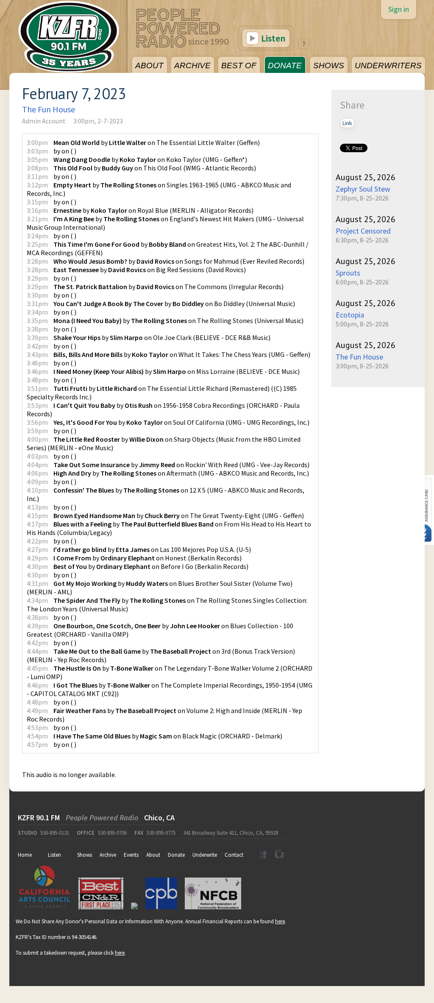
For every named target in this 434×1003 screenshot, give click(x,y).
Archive (108, 854)
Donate (176, 854)
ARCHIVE (192, 65)
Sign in (398, 9)
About (153, 854)
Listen (272, 38)
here (280, 921)
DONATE (285, 65)
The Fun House (48, 109)
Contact (234, 854)
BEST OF (238, 65)
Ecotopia (350, 315)
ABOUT (149, 65)
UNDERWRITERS (388, 65)
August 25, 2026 (365, 177)
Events (131, 854)
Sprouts (348, 273)
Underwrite (204, 854)
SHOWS (328, 65)
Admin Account (44, 121)
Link (347, 123)
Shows (84, 854)
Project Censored (363, 231)
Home (25, 854)
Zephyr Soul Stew (363, 189)
